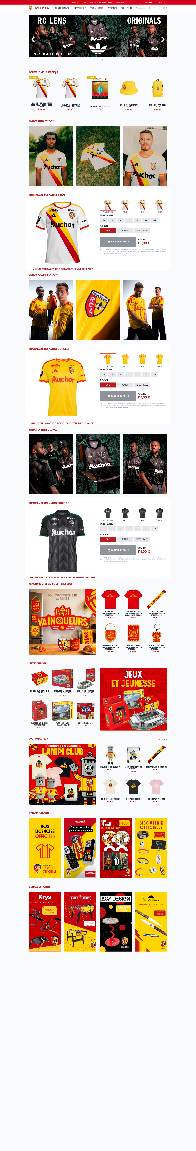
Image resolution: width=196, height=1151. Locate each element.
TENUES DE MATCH (62, 8)
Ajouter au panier (120, 242)
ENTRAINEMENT (80, 8)
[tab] (108, 204)
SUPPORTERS (112, 8)
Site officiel (162, 2)
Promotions (126, 8)
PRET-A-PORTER (96, 8)
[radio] (103, 220)
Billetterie (148, 2)
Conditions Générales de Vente (118, 253)
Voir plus (162, 740)
